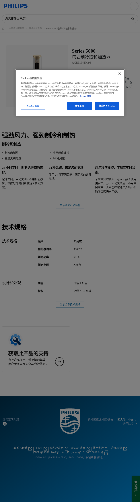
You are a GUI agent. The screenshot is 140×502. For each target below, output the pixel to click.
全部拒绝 (79, 106)
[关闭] (120, 74)
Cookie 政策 (85, 96)
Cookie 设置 (33, 106)
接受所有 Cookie (107, 106)
